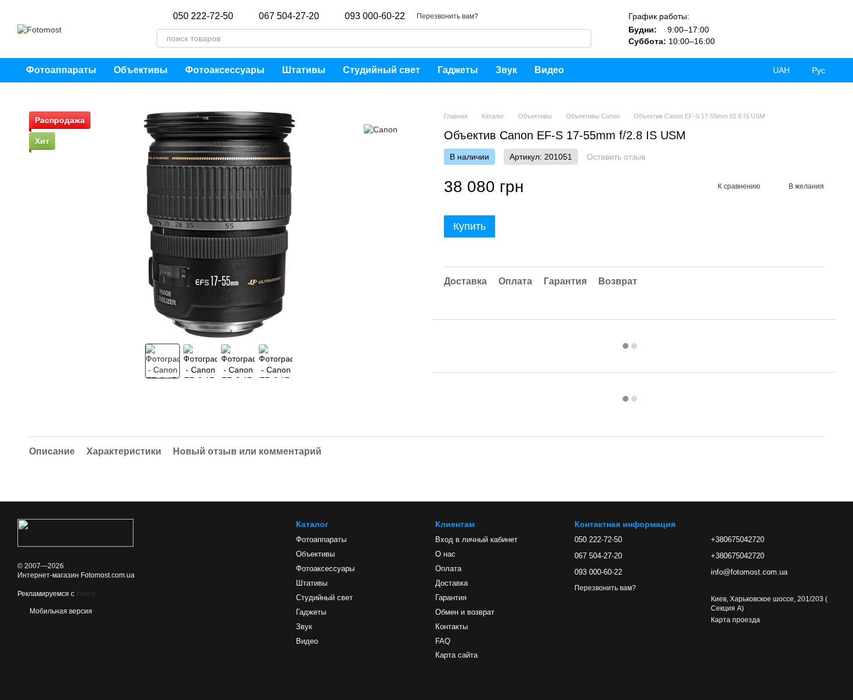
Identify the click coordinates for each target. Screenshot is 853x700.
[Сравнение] (766, 29)
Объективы (141, 70)
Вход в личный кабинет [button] (476, 539)
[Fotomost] (75, 532)
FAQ (442, 641)
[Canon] (380, 128)
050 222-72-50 (203, 16)
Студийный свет (381, 70)
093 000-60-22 (375, 16)
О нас (445, 554)
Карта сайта (456, 655)
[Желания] (736, 29)
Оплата (448, 568)
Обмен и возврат (464, 612)
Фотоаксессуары (225, 70)
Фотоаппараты (61, 70)
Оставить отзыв (616, 156)
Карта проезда (735, 620)
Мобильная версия (60, 611)
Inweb (85, 594)
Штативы (304, 70)
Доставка (451, 583)
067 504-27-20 (289, 16)
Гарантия (451, 597)
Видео (549, 70)
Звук (506, 70)
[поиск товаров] (582, 38)
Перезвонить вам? (447, 16)
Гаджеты (458, 70)
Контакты (451, 626)
